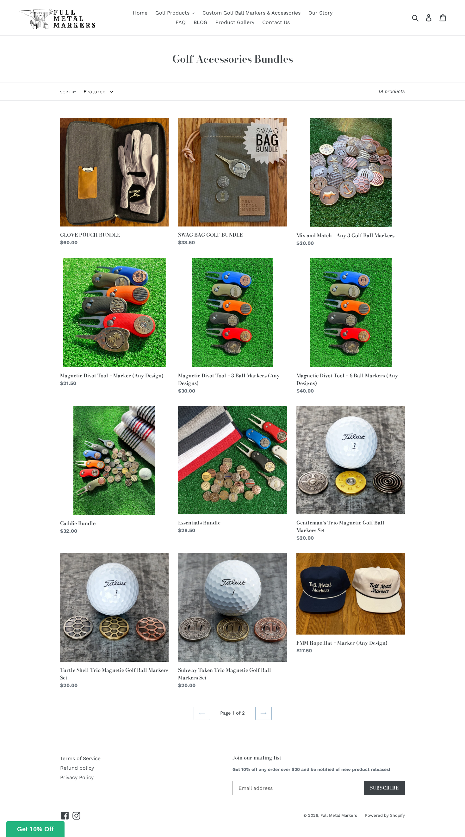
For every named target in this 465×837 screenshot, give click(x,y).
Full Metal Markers (338, 815)
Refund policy (77, 768)
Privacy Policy (77, 777)
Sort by (68, 92)
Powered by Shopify (385, 815)
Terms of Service (80, 758)
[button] (35, 829)
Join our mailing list (256, 758)
